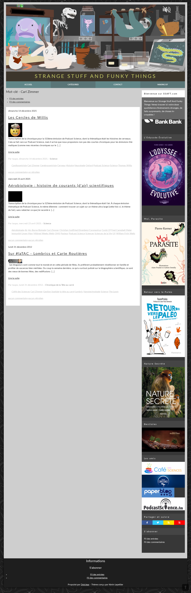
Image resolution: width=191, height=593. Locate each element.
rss (169, 522)
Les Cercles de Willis (28, 117)
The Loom (113, 292)
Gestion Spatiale (51, 292)
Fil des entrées (16, 99)
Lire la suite (13, 152)
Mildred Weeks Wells (44, 233)
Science (53, 159)
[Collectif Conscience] (163, 481)
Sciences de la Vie (103, 233)
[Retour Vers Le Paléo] (163, 326)
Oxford (89, 165)
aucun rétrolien (35, 240)
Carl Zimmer (33, 165)
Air (26, 230)
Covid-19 (106, 230)
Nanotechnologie (91, 292)
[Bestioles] (163, 440)
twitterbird (158, 522)
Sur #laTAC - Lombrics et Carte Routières (47, 253)
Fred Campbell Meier (121, 230)
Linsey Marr (27, 233)
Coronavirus (95, 230)
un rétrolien (34, 172)
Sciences (89, 233)
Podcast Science (101, 165)
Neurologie (79, 165)
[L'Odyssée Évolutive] (163, 173)
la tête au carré (67, 292)
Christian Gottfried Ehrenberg (74, 230)
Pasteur (64, 233)
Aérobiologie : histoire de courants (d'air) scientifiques (61, 185)
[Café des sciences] (163, 468)
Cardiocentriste (19, 165)
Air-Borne (33, 230)
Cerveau (61, 165)
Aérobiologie (18, 230)
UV (114, 233)
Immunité (16, 233)
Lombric (79, 292)
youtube (179, 522)
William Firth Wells (125, 233)
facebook (147, 522)
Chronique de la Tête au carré (59, 285)
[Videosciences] (163, 503)
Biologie (42, 230)
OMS (57, 233)
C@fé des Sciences (21, 292)
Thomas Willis (125, 165)
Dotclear (85, 585)
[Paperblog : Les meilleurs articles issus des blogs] (163, 492)
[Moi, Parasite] (163, 253)
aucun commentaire (18, 172)
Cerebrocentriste (48, 165)
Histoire (70, 165)
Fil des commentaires (19, 102)
